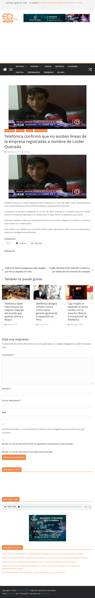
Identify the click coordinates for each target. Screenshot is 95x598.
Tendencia (48, 72)
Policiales (20, 130)
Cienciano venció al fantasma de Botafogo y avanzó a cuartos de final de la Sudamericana (39, 562)
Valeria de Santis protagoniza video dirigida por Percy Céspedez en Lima (25, 270)
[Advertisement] (47, 44)
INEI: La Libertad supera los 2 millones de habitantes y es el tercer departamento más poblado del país (45, 558)
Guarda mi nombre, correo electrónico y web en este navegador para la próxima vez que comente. (43, 431)
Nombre (7, 388)
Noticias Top (9, 130)
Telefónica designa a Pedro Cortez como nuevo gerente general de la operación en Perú (46, 311)
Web (4, 412)
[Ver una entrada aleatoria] (90, 69)
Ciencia (48, 66)
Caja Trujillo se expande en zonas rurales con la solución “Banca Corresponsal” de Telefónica (78, 311)
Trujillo (29, 130)
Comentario (8, 355)
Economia (72, 66)
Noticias (20, 66)
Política (20, 72)
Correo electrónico (11, 400)
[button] (25, 66)
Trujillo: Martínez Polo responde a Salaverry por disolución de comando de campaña (69, 270)
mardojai (27, 152)
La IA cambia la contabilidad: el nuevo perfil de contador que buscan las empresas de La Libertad (42, 554)
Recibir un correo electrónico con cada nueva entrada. (27, 451)
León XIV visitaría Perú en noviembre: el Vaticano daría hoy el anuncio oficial (33, 572)
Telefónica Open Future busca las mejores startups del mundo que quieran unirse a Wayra (14, 311)
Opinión (34, 66)
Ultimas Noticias (40, 130)
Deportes (59, 66)
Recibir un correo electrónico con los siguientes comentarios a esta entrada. (37, 443)
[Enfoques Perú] (5, 69)
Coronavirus (33, 72)
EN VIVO (60, 72)
